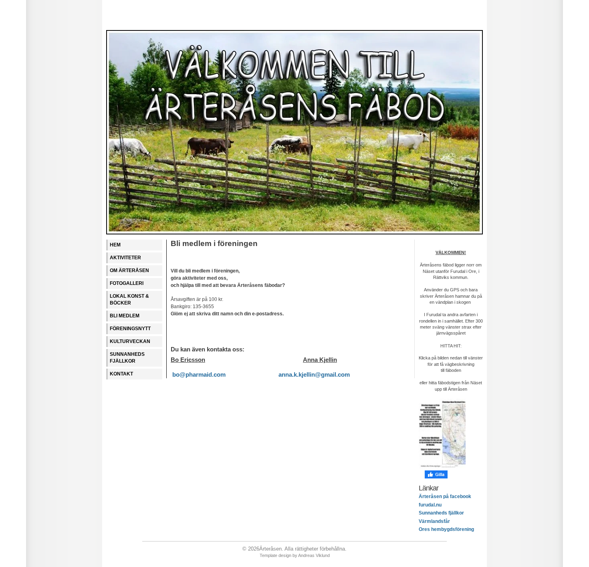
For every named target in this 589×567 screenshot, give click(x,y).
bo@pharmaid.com (199, 374)
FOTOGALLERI (126, 283)
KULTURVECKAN (130, 341)
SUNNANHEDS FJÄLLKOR (127, 357)
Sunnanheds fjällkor (441, 513)
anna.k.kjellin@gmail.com (314, 374)
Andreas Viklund (314, 555)
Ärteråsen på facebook (445, 496)
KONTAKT (121, 374)
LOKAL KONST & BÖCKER (129, 299)
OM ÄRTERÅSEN (129, 270)
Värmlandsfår (434, 521)
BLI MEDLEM (124, 316)
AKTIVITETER (125, 257)
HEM (115, 245)
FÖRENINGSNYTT (130, 328)
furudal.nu (430, 505)
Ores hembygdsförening (446, 529)
